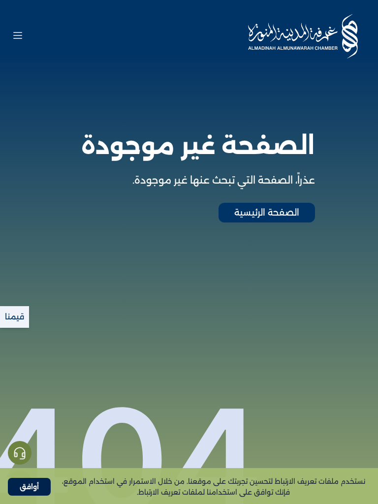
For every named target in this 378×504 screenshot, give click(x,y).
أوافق (29, 486)
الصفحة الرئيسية (266, 212)
